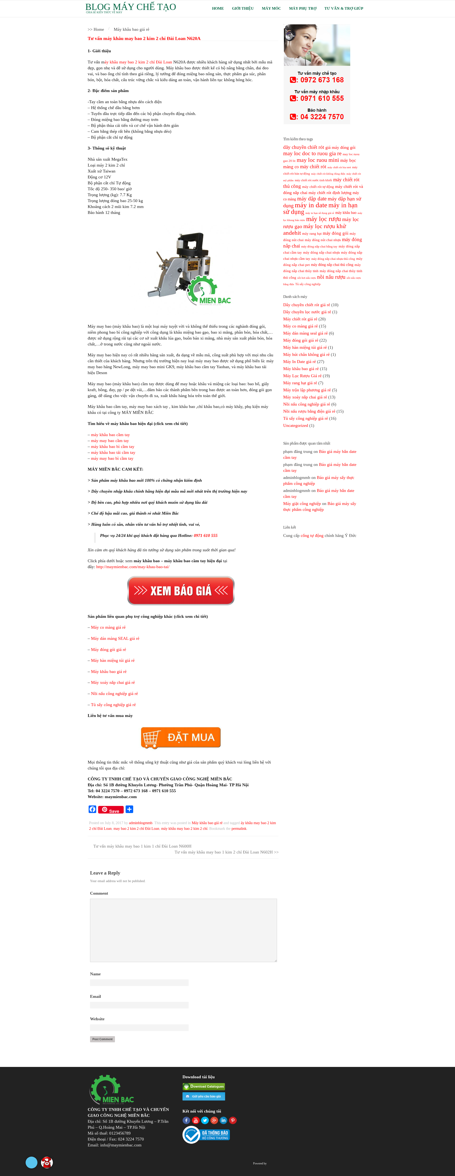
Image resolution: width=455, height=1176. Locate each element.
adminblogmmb (140, 823)
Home (218, 8)
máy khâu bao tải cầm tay (113, 452)
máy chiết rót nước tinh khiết (313, 180)
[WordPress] (270, 1163)
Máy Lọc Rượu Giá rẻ (302, 375)
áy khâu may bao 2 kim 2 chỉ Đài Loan (138, 62)
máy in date (311, 205)
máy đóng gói (335, 233)
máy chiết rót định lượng (330, 192)
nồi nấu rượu (331, 277)
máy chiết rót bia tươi (339, 167)
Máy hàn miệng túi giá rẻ (113, 660)
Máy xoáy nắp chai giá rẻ (113, 682)
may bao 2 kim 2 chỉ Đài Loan (136, 829)
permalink (239, 829)
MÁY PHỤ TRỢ (302, 8)
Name (95, 974)
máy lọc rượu (323, 218)
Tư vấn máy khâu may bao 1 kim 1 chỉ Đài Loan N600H (141, 846)
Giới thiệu (243, 8)
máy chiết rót (313, 166)
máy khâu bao (345, 212)
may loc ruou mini (318, 160)
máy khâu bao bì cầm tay (112, 446)
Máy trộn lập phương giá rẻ (307, 390)
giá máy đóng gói (340, 147)
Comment (99, 893)
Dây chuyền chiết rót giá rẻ (306, 304)
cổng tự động (312, 535)
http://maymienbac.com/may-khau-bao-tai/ (132, 566)
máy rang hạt (312, 233)
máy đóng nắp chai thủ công (332, 264)
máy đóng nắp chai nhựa (321, 252)
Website (97, 1019)
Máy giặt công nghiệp (302, 503)
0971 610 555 (206, 535)
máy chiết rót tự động (318, 187)
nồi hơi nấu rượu (306, 278)
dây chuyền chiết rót (303, 147)
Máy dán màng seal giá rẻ (305, 333)
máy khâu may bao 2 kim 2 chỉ (184, 829)
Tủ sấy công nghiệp (308, 284)
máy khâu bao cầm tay (110, 434)
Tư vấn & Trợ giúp (343, 8)
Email (95, 996)
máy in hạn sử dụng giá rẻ (319, 213)
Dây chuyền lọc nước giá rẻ (307, 311)
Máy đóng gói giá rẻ (108, 649)
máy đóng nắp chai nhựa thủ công (333, 259)
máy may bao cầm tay (110, 440)
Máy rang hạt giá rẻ (300, 382)
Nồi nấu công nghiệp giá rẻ (114, 693)
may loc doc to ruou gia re (312, 153)
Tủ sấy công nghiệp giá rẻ (113, 704)
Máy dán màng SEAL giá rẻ (115, 638)
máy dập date (312, 199)
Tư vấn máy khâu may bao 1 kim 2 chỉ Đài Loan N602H (224, 852)
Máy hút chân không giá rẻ (306, 354)
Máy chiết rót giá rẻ (300, 319)
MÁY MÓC (271, 8)
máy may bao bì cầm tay (112, 458)
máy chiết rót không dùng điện (328, 173)
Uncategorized (295, 425)
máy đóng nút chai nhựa (323, 240)
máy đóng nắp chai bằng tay (319, 246)
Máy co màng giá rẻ (108, 627)
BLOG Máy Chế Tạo (130, 7)
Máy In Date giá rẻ (299, 361)
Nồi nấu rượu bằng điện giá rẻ (309, 411)
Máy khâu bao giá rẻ (109, 671)
